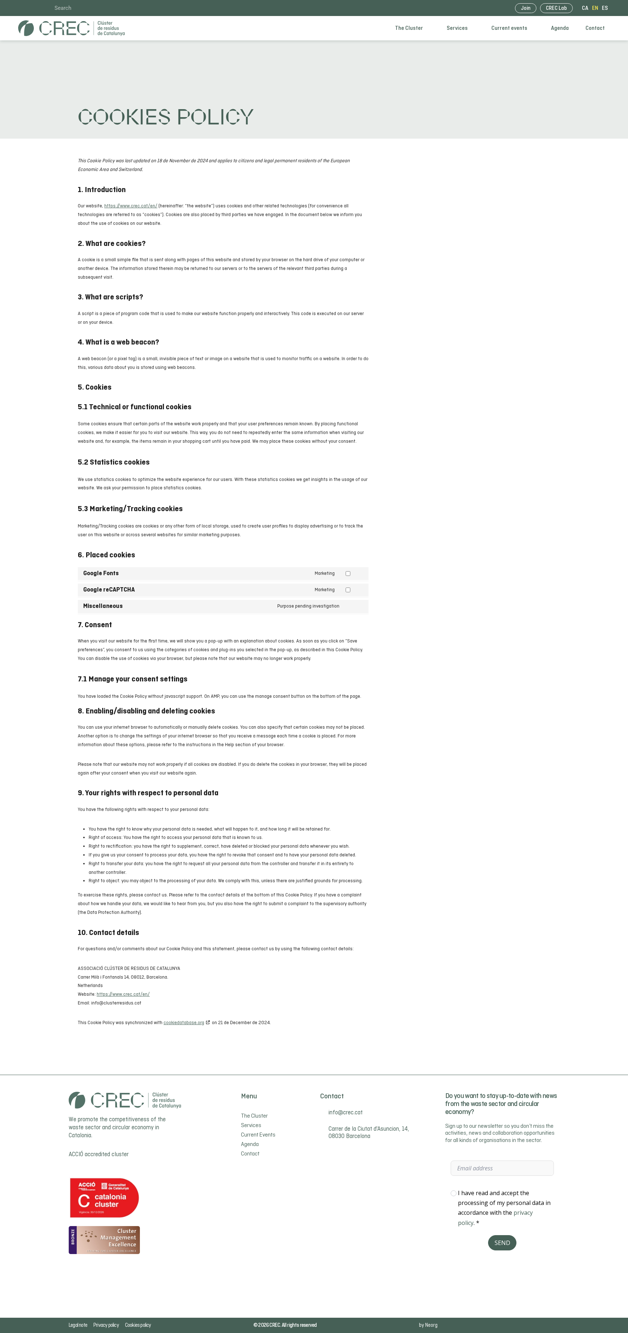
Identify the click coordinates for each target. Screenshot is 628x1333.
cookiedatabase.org (184, 1023)
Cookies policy (138, 1325)
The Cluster (409, 28)
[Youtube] (33, 8)
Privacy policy (106, 1325)
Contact (595, 28)
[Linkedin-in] (21, 8)
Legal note (78, 1325)
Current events (509, 28)
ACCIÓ (76, 1154)
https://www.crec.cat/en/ (130, 206)
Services (457, 28)
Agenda (560, 28)
